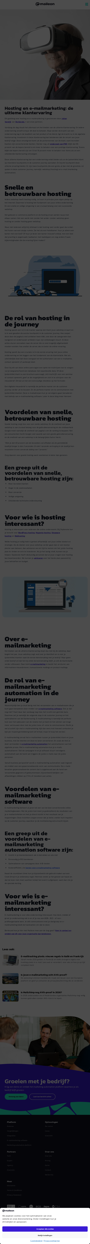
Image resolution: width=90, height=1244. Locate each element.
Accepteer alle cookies (45, 1229)
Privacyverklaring (52, 1240)
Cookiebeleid (36, 1240)
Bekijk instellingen (45, 1235)
